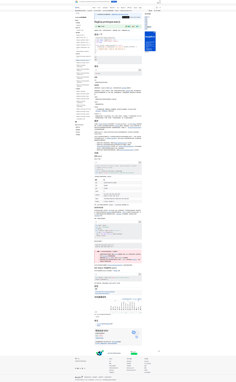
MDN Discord (130, 368)
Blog (140, 7)
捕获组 (105, 111)
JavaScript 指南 (100, 323)
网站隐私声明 (87, 377)
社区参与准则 (107, 377)
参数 (95, 77)
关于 (110, 361)
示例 (146, 23)
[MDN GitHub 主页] (76, 368)
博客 (110, 363)
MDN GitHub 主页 (131, 370)
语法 (146, 19)
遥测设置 (94, 377)
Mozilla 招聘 (112, 365)
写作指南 (129, 365)
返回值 (96, 85)
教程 (145, 368)
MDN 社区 (129, 361)
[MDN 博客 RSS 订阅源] (84, 368)
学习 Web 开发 (147, 363)
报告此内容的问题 (112, 343)
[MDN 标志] (77, 358)
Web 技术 (146, 361)
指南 (145, 365)
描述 (146, 21)
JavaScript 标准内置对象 (80, 17)
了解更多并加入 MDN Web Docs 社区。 (120, 14)
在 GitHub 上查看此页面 (100, 343)
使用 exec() (98, 156)
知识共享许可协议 (110, 379)
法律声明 (100, 377)
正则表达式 (108, 323)
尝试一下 (147, 17)
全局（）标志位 (110, 257)
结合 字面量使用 (105, 268)
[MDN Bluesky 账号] (78, 368)
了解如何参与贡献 (99, 338)
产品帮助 (111, 372)
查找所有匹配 (98, 207)
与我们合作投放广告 (113, 368)
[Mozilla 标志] (79, 377)
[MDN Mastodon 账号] (82, 368)
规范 (146, 25)
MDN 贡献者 (116, 341)
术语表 (145, 370)
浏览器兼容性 (148, 27)
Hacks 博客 (146, 372)
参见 (146, 29)
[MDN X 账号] (80, 368)
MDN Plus (111, 370)
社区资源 (129, 363)
